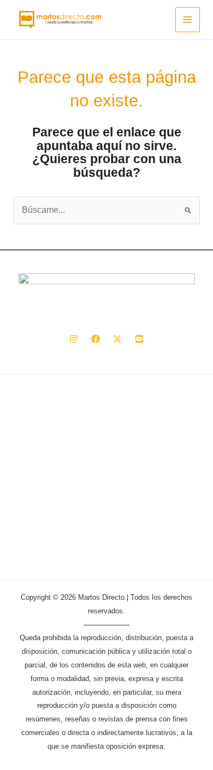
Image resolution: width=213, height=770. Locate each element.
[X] (117, 339)
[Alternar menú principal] (187, 19)
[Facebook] (95, 339)
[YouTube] (139, 339)
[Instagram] (73, 339)
